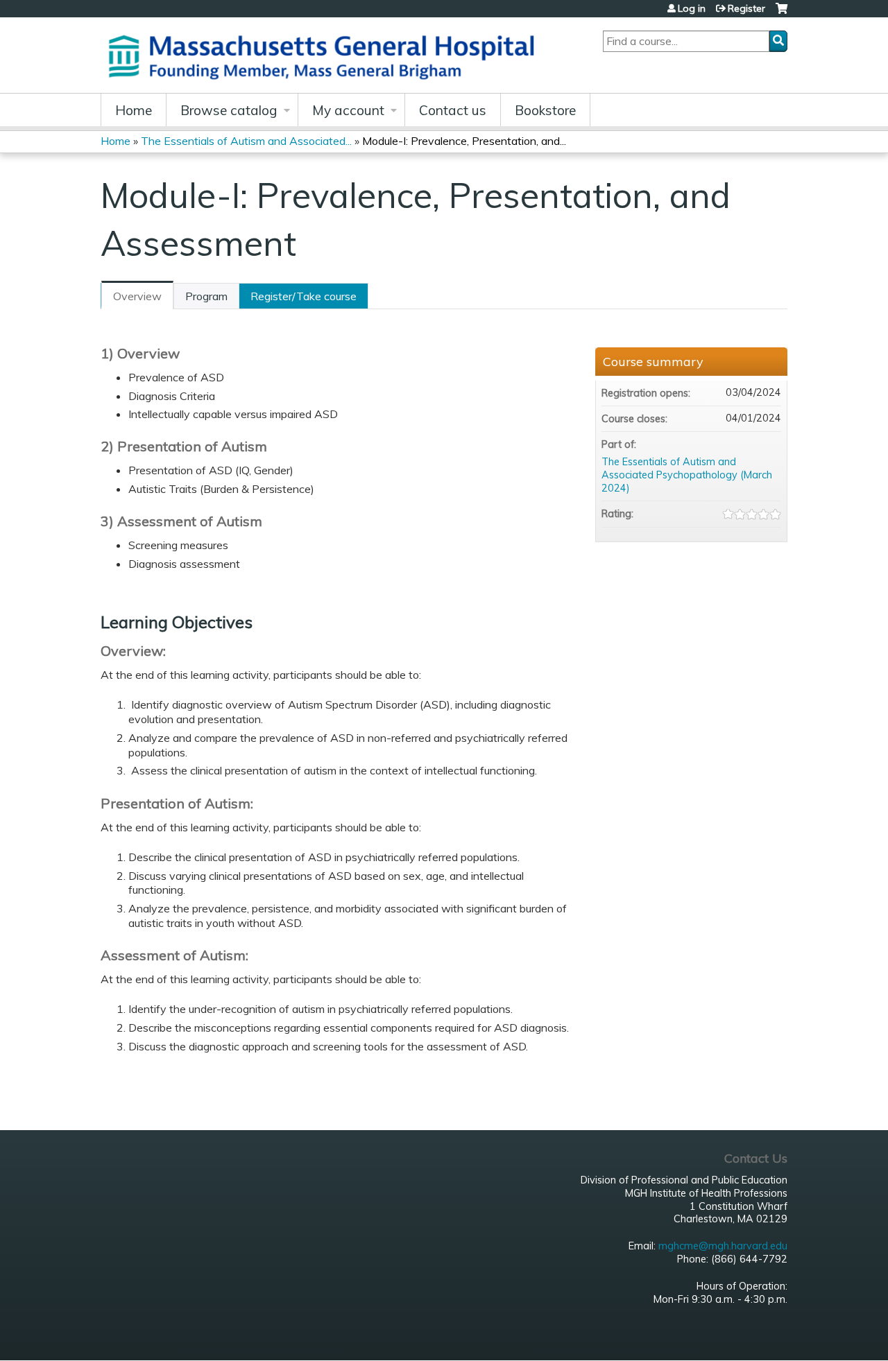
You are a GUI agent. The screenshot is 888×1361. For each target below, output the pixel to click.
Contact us (452, 110)
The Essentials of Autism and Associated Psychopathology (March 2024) (686, 475)
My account (348, 110)
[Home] (326, 55)
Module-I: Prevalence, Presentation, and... (464, 141)
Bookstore (545, 110)
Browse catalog (229, 110)
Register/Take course (303, 296)
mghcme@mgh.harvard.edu (722, 1246)
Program (206, 296)
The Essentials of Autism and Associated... (246, 141)
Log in (692, 8)
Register (746, 8)
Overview (137, 296)
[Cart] (781, 13)
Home (133, 110)
